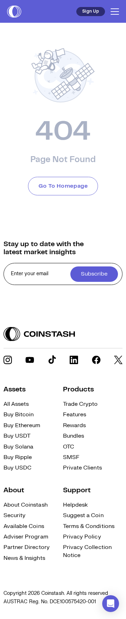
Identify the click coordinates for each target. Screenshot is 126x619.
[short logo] (14, 12)
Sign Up (90, 11)
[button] (110, 603)
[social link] (8, 360)
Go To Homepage (63, 186)
